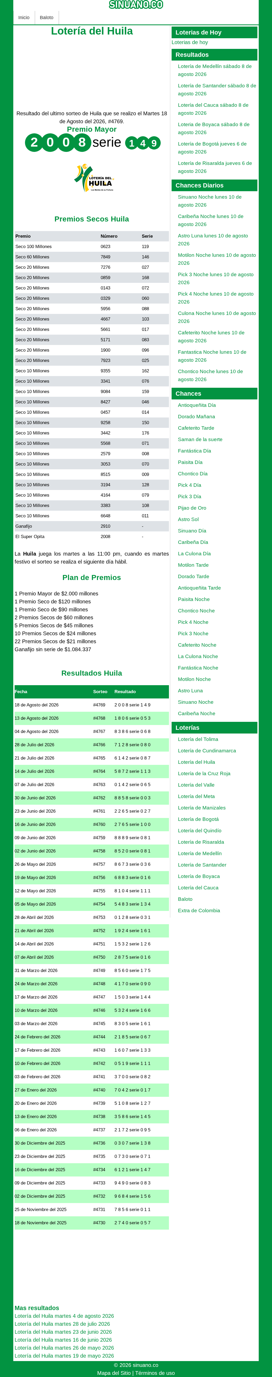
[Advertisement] (92, 72)
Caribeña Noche (196, 713)
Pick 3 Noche (193, 633)
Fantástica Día (194, 451)
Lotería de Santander (202, 865)
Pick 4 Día (189, 485)
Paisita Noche (194, 599)
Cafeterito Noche (197, 645)
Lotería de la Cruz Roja (204, 773)
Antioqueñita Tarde (199, 588)
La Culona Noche (198, 656)
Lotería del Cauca (198, 887)
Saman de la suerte (200, 439)
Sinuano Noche (196, 702)
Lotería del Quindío (200, 830)
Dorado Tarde (193, 576)
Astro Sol (188, 519)
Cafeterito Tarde (196, 428)
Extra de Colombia (199, 910)
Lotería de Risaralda (201, 842)
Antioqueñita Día (197, 405)
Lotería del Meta (196, 796)
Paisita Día (190, 462)
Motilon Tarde (193, 565)
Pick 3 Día (189, 496)
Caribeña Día (193, 542)
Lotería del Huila (196, 762)
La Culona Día (194, 553)
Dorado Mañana (196, 416)
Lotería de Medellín (200, 853)
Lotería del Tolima (198, 739)
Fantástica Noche (198, 668)
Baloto (46, 17)
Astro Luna (190, 690)
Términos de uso (155, 1373)
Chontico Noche (196, 610)
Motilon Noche (194, 679)
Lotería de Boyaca (199, 876)
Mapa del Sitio (114, 1373)
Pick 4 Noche (193, 622)
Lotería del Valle (196, 785)
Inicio (23, 17)
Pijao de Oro (192, 508)
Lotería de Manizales (202, 808)
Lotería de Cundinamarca (207, 750)
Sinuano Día (192, 531)
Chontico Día (193, 473)
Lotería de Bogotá (198, 819)
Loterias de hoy (190, 42)
